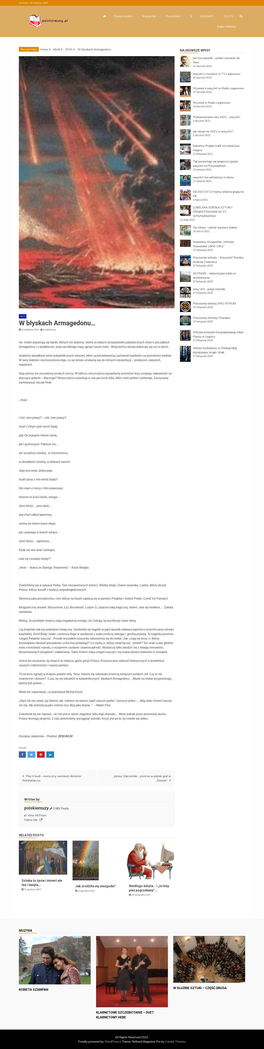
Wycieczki (149, 16)
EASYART (206, 16)
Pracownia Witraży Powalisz (211, 318)
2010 (22, 316)
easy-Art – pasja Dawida (209, 289)
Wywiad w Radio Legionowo (211, 102)
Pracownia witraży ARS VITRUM (214, 303)
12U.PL (229, 16)
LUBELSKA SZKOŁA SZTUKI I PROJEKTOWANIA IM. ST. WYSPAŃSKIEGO (212, 211)
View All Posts (37, 815)
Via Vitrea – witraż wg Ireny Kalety (215, 227)
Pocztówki (173, 16)
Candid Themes (175, 1041)
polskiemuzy (36, 808)
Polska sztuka (123, 16)
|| (191, 16)
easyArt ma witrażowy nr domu (213, 177)
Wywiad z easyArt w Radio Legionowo (218, 88)
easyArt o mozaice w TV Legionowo (216, 74)
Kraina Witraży (226, 26)
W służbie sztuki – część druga (200, 988)
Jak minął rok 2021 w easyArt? (213, 131)
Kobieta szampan (33, 989)
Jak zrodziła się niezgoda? (95, 886)
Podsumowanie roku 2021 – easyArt (216, 117)
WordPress (112, 1041)
